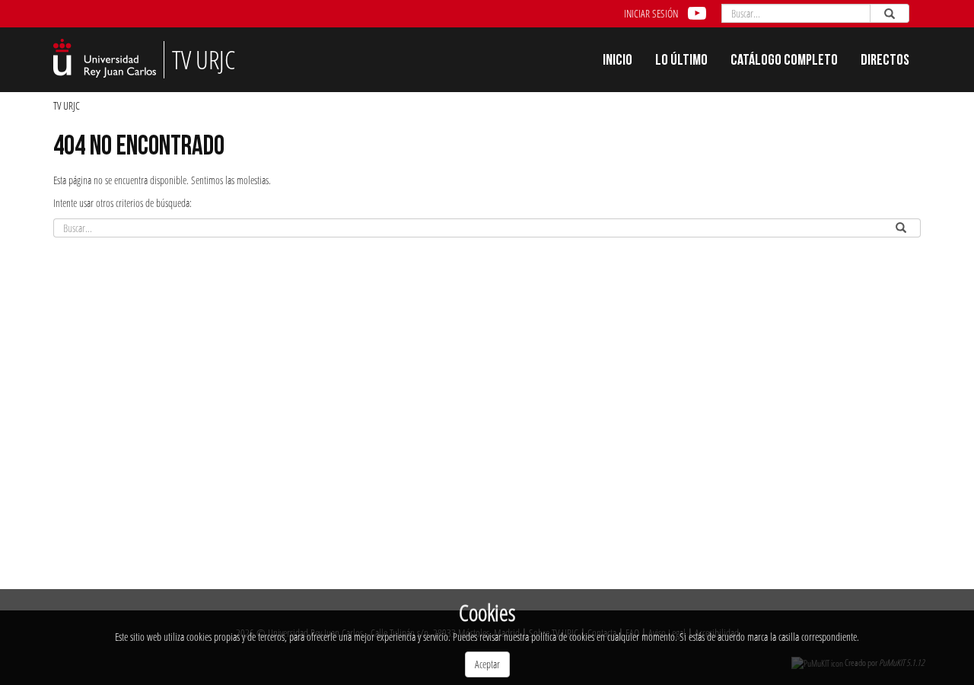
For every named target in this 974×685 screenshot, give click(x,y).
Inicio (617, 61)
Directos (885, 61)
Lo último (681, 61)
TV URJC (66, 105)
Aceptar (487, 664)
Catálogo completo (784, 61)
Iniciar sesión (651, 13)
